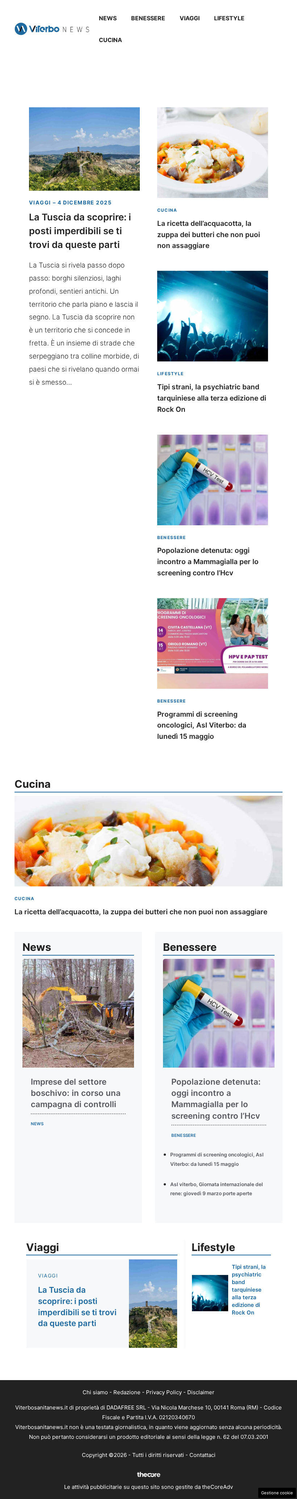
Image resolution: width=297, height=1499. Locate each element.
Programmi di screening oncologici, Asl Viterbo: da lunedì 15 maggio (201, 725)
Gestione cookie (277, 1492)
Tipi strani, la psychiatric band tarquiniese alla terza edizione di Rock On (211, 397)
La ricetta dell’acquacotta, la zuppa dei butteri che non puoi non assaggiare (208, 234)
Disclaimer (200, 1392)
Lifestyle (229, 18)
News (108, 18)
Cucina (110, 40)
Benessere (148, 18)
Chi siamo (95, 1392)
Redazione (127, 1392)
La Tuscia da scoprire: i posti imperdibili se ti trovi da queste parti (80, 230)
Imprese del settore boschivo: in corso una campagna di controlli (76, 1093)
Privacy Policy (164, 1392)
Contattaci (202, 1455)
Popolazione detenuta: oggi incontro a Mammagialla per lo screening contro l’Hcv (208, 561)
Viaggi (190, 18)
